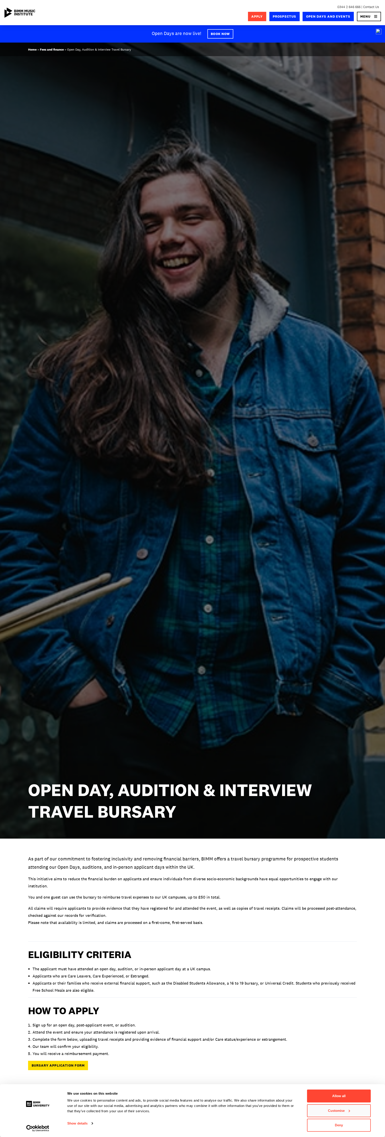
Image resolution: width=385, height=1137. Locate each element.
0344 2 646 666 (348, 7)
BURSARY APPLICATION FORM (58, 1065)
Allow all (339, 1096)
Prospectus (284, 16)
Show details (77, 1123)
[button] (369, 16)
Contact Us (371, 7)
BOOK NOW (220, 34)
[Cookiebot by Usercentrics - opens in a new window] (37, 1128)
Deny (339, 1125)
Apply (257, 16)
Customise (336, 1110)
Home (32, 49)
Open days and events (328, 16)
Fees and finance (52, 49)
